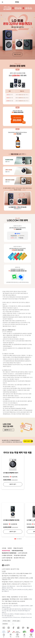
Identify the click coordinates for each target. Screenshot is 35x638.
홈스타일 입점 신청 (6, 560)
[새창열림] (4, 628)
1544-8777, (20, 582)
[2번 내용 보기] (18, 539)
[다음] (33, 520)
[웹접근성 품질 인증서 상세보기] (24, 632)
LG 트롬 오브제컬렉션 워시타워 (11, 520)
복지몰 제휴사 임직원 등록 (20, 555)
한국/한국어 (5, 624)
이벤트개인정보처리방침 (17, 550)
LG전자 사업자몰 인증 (7, 558)
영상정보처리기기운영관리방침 (9, 553)
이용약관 (10, 548)
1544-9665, (25, 578)
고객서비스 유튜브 (6, 621)
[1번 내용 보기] (15, 539)
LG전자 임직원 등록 (22, 553)
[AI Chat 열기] (32, 631)
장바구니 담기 (13, 484)
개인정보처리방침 (6, 550)
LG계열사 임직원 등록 (7, 555)
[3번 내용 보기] (19, 539)
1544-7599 (22, 575)
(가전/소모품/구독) (24, 573)
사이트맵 (4, 548)
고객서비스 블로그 (16, 621)
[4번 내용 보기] (21, 539)
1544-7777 (7, 579)
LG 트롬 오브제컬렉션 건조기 (10, 472)
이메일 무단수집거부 (18, 548)
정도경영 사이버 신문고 (19, 558)
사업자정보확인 (5, 599)
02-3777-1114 (15, 569)
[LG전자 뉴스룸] (18, 628)
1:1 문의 (4, 571)
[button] (2, 2)
